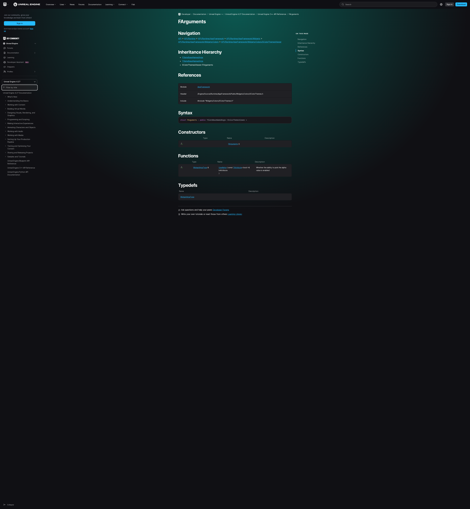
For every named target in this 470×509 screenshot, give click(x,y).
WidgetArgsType (200, 167)
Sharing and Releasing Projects (20, 153)
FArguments (233, 144)
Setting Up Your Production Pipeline (18, 140)
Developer (186, 14)
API (180, 38)
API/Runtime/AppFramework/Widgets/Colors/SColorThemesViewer (251, 42)
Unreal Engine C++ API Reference (21, 168)
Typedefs (302, 62)
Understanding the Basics (18, 101)
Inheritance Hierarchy (306, 43)
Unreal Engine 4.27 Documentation (17, 93)
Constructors (303, 54)
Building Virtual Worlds (16, 109)
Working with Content (16, 105)
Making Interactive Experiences (20, 123)
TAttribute (237, 167)
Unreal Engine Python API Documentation (17, 173)
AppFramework (204, 87)
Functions (302, 58)
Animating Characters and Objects (21, 127)
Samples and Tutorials (16, 157)
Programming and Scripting (18, 119)
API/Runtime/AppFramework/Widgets (243, 38)
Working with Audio (15, 131)
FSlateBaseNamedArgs (192, 57)
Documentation (199, 14)
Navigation (302, 39)
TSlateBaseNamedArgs (192, 61)
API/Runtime (189, 38)
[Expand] (5, 97)
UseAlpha (222, 167)
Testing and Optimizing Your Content (19, 147)
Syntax (301, 51)
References (302, 47)
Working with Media (15, 135)
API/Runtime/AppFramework (211, 38)
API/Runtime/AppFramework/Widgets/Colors (198, 42)
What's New (12, 97)
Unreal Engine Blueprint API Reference (18, 162)
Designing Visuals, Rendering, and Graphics (21, 114)
